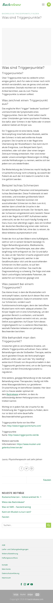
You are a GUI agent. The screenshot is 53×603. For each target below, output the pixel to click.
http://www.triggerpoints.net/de (23, 435)
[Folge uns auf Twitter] (28, 584)
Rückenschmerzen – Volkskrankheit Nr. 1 (21, 497)
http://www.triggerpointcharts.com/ (24, 425)
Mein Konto (6, 569)
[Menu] (43, 4)
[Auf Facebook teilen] (21, 468)
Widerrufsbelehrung (10, 553)
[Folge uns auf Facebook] (21, 584)
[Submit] (48, 525)
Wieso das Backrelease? (13, 502)
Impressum (6, 578)
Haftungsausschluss (10, 558)
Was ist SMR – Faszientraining (16, 507)
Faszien (47, 479)
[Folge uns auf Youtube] (31, 584)
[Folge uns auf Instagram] (25, 584)
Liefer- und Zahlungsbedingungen (15, 549)
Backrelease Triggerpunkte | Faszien (20, 14)
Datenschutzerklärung (10, 573)
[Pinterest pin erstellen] (31, 468)
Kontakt (5, 565)
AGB (3, 545)
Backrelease (12, 394)
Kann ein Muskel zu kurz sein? (16, 511)
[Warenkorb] (49, 4)
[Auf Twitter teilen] (26, 468)
